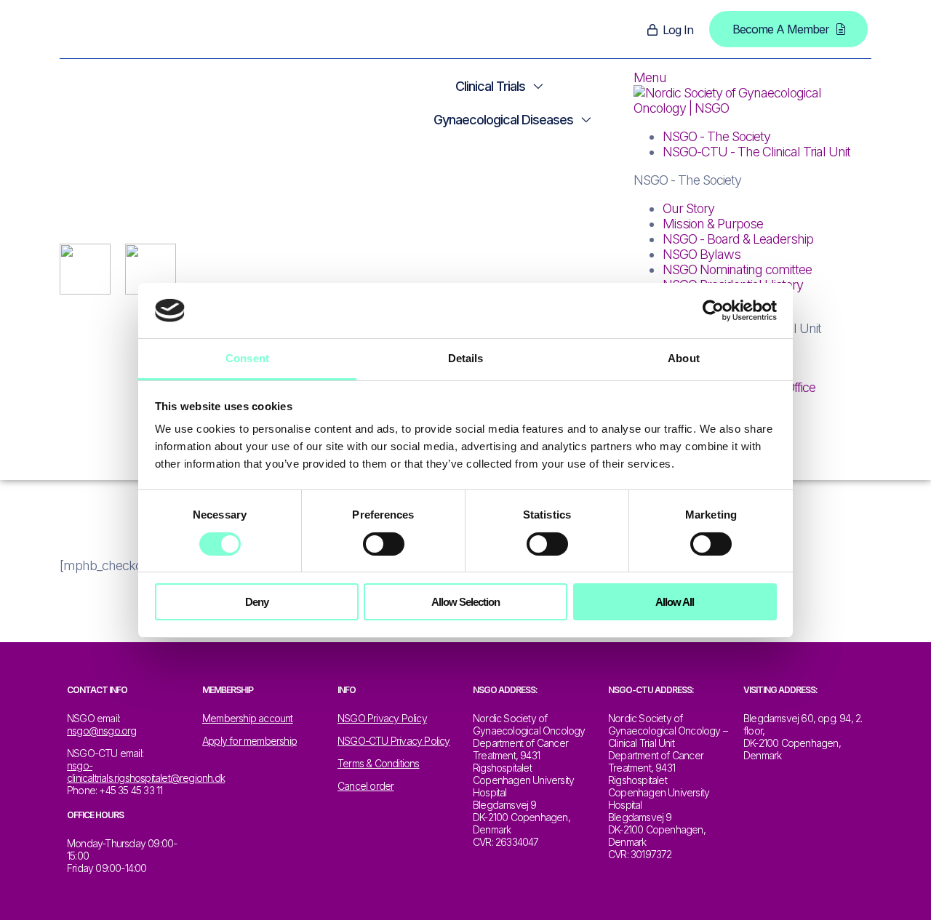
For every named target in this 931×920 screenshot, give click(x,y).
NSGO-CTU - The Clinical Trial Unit (756, 151)
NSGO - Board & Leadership (738, 239)
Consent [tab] (247, 358)
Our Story (688, 208)
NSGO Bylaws (701, 254)
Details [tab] (466, 358)
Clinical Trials (490, 86)
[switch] (383, 544)
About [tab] (684, 358)
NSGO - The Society (716, 136)
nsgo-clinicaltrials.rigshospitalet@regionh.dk (146, 771)
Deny (256, 602)
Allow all (674, 602)
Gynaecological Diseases (503, 119)
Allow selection (465, 602)
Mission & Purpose (713, 223)
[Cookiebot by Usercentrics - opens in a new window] (713, 310)
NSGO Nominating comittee (737, 269)
